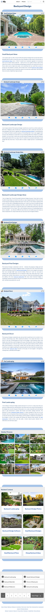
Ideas (18, 1)
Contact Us (11, 610)
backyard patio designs (37, 67)
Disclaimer (26, 610)
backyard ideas (13, 348)
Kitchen (5, 606)
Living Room (18, 606)
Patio (30, 606)
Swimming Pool (35, 606)
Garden (18, 608)
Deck (28, 606)
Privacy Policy (20, 610)
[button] (43, 1)
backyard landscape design (28, 131)
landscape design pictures (17, 412)
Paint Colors (24, 606)
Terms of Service (37, 610)
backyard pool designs (22, 270)
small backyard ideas (7, 61)
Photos (24, 1)
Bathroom (10, 606)
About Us (15, 610)
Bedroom (14, 606)
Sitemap (6, 610)
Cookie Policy (30, 610)
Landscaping (41, 606)
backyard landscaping (19, 276)
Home (2, 606)
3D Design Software (24, 608)
